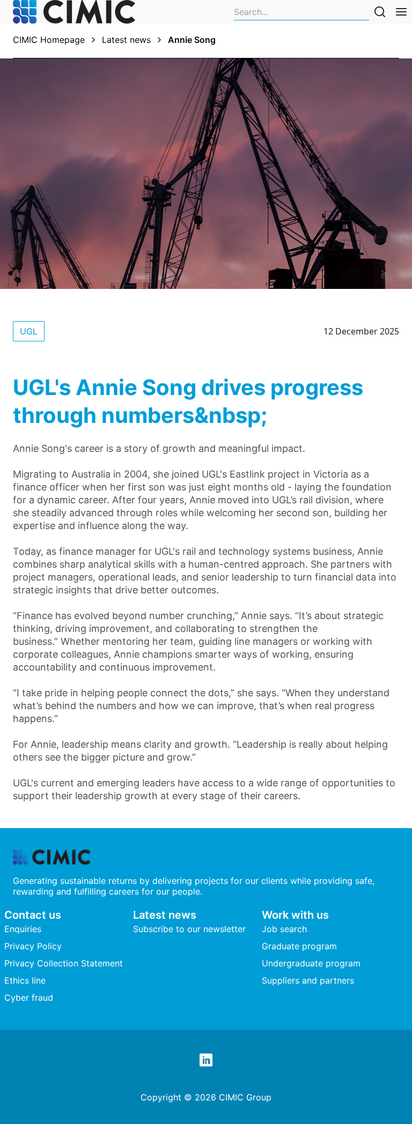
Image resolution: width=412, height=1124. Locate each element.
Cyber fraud (28, 997)
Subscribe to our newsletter (189, 929)
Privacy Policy (33, 946)
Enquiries (22, 929)
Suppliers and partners (308, 980)
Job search (284, 929)
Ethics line (25, 980)
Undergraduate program (311, 963)
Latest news (126, 39)
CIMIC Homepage (49, 39)
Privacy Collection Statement (63, 963)
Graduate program (299, 946)
